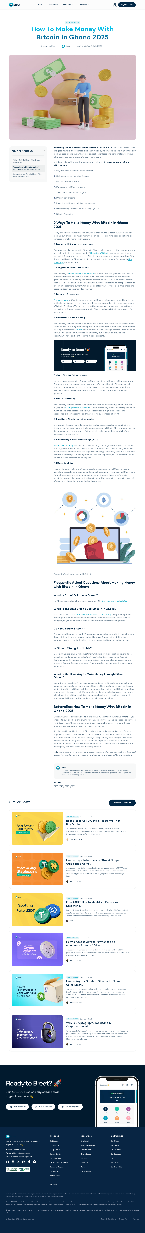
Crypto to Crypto (57, 1167)
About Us (84, 1163)
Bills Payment (55, 1171)
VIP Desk (53, 1184)
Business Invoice (56, 1180)
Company (83, 5)
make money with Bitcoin (81, 274)
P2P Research (86, 1171)
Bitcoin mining (61, 300)
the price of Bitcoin (99, 253)
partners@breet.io (23, 1153)
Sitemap (136, 1219)
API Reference (86, 1150)
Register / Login (127, 5)
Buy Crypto (54, 1145)
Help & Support (86, 1154)
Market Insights (56, 1176)
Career (83, 1167)
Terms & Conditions (108, 1219)
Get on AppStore (45, 1107)
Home (40, 5)
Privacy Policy (124, 1219)
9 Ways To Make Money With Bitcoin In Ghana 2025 (27, 161)
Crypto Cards (55, 1154)
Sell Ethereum (116, 1150)
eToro (79, 330)
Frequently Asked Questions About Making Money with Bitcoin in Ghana (26, 168)
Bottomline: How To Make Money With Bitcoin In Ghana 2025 (27, 175)
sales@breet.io (28, 1157)
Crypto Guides (72, 22)
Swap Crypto (55, 1150)
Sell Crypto (54, 1141)
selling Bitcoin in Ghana (77, 408)
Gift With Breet (56, 1158)
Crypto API (85, 1141)
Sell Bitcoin (115, 1141)
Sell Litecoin (115, 1145)
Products (52, 5)
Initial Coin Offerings (64, 446)
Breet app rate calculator (114, 601)
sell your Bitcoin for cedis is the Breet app (90, 615)
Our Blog (84, 1158)
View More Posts (121, 803)
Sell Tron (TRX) (116, 1167)
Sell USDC (114, 1163)
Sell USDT (114, 1158)
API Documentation (88, 1145)
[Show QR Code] (115, 5)
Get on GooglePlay (73, 1107)
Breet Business (72, 938)
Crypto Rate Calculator (59, 1163)
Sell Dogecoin (116, 1154)
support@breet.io (20, 1149)
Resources (67, 5)
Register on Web (20, 1107)
